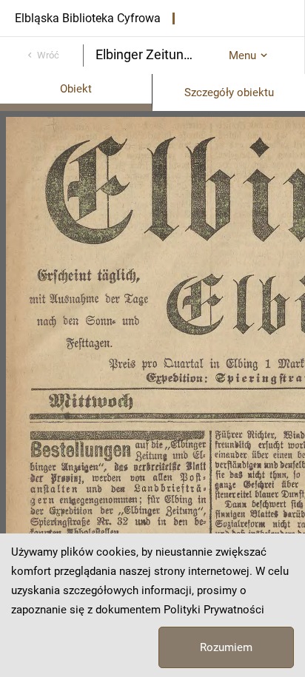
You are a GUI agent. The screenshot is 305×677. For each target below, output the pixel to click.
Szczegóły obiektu (229, 92)
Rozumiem (226, 647)
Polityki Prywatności (214, 609)
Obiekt (76, 88)
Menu (242, 55)
